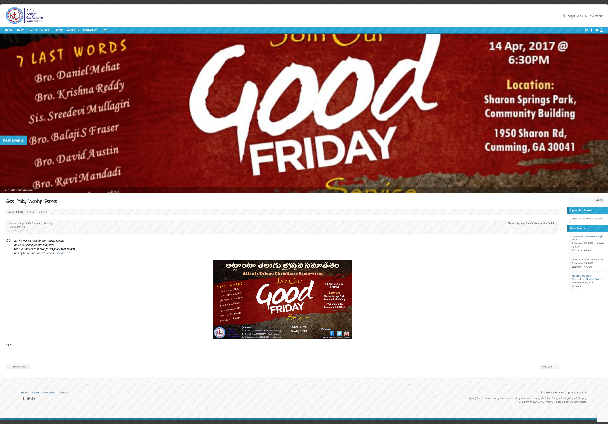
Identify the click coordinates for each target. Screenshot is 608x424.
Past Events (15, 189)
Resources (49, 392)
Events (32, 30)
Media (45, 30)
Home (9, 30)
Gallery (58, 30)
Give (104, 30)
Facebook (591, 30)
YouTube (601, 30)
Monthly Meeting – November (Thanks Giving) (587, 277)
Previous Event (17, 366)
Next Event (549, 366)
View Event (28, 189)
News (20, 30)
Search (599, 199)
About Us (73, 30)
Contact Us (90, 30)
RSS (587, 30)
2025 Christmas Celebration (587, 259)
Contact (63, 392)
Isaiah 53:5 (63, 253)
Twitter (596, 30)
